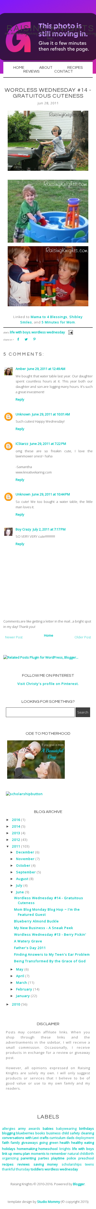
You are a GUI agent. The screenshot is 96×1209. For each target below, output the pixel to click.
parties (43, 1158)
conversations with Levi (20, 1137)
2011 (16, 846)
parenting (28, 1158)
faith (5, 1142)
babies (48, 1128)
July (19, 885)
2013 (16, 833)
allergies (8, 1128)
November (25, 858)
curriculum (57, 1137)
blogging (8, 1133)
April (20, 976)
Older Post (82, 637)
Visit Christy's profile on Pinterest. (48, 683)
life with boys (20, 332)
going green (48, 1142)
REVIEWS (31, 71)
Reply (20, 399)
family (15, 1142)
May (20, 969)
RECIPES (75, 68)
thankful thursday (16, 1169)
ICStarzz (22, 443)
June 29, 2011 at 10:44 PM (51, 494)
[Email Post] (70, 332)
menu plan (21, 1153)
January (23, 995)
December (25, 852)
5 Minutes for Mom (58, 322)
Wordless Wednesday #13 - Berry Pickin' (50, 934)
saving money (46, 1164)
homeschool (48, 1148)
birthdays (86, 1128)
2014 (16, 826)
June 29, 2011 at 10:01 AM (51, 414)
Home (48, 635)
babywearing (66, 1128)
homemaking (27, 1148)
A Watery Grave (28, 941)
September (26, 872)
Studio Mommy (48, 1201)
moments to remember (49, 1153)
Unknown (23, 414)
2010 (16, 1004)
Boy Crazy (23, 529)
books (40, 1133)
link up (7, 1153)
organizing (10, 1158)
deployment (84, 1137)
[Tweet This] (26, 339)
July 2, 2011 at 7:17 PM (49, 529)
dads (70, 1137)
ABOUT (45, 68)
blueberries (25, 1133)
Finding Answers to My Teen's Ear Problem (52, 954)
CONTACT (63, 71)
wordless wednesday (48, 332)
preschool (86, 1158)
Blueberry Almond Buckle (36, 921)
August (22, 878)
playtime (58, 1158)
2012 (16, 839)
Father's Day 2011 (30, 947)
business (53, 1133)
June (20, 892)
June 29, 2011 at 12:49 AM (46, 368)
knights (65, 1148)
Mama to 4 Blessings (49, 316)
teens (89, 1164)
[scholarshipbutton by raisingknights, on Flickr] (24, 794)
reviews (23, 1164)
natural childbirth (81, 1153)
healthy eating (82, 1142)
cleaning (87, 1133)
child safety (71, 1133)
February (24, 989)
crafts (44, 1137)
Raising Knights (50, 28)
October (23, 865)
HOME (18, 68)
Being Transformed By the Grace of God (50, 961)
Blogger (79, 1184)
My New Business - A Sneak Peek (43, 927)
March (21, 982)
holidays (8, 1148)
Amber (21, 368)
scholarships (72, 1164)
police (71, 1158)
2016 (16, 819)
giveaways (29, 1142)
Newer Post (14, 637)
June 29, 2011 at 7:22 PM (48, 443)
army (22, 1128)
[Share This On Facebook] (18, 339)
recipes (8, 1164)
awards (34, 1128)
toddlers (37, 1169)
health (65, 1142)
